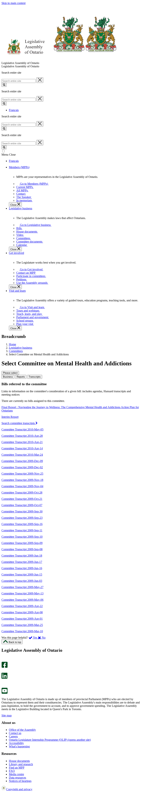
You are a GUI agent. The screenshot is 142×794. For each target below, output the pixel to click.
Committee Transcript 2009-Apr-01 (22, 618)
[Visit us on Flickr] (3, 686)
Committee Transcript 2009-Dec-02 (22, 467)
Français (14, 110)
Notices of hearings (20, 781)
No (43, 637)
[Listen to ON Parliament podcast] (3, 682)
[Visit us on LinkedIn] (4, 677)
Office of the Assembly (22, 729)
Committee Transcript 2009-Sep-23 (22, 517)
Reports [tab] (21, 376)
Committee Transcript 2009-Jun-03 (21, 580)
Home (12, 344)
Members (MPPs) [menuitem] (19, 167)
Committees (16, 351)
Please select (10, 372)
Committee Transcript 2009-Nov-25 (22, 473)
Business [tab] (8, 376)
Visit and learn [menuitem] (17, 290)
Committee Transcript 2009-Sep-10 (22, 536)
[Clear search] (39, 80)
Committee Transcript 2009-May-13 (22, 593)
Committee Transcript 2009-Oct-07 (21, 505)
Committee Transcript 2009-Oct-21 (21, 498)
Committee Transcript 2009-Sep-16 (22, 524)
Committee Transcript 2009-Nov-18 (22, 479)
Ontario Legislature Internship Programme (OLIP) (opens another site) (50, 739)
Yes (35, 637)
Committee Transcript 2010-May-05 (22, 429)
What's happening (19, 746)
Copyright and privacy (19, 789)
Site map (6, 715)
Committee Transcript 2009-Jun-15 (21, 574)
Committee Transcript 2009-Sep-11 (21, 530)
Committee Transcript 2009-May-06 (22, 599)
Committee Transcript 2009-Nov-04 (22, 486)
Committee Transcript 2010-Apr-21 (22, 442)
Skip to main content (13, 3)
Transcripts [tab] (35, 376)
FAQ (12, 770)
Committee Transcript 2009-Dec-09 (22, 461)
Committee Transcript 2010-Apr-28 (22, 435)
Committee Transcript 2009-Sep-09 (22, 543)
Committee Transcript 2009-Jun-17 (21, 561)
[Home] (59, 59)
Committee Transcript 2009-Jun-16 (21, 568)
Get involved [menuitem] (16, 252)
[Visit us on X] (3, 671)
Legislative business (20, 347)
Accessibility (16, 743)
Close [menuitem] (13, 204)
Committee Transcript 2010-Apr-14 (22, 448)
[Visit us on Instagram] (3, 660)
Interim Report (9, 416)
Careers (13, 736)
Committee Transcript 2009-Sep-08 (22, 549)
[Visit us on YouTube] (4, 692)
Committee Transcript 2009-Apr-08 (22, 612)
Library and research (21, 764)
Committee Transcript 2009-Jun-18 (21, 555)
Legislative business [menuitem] (20, 208)
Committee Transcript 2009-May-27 (22, 587)
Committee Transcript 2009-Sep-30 (22, 511)
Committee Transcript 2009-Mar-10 (22, 631)
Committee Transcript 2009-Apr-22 (22, 606)
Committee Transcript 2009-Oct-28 (21, 492)
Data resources (17, 777)
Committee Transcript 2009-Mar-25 (22, 625)
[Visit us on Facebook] (4, 666)
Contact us (15, 733)
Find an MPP (16, 767)
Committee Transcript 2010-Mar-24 (22, 454)
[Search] (4, 85)
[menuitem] (33, 183)
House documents (19, 760)
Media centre (16, 774)
